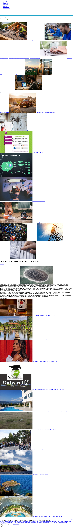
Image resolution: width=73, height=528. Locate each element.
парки (9, 522)
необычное (70, 521)
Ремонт (4, 12)
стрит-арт (44, 522)
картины (54, 521)
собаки (41, 522)
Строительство (5, 11)
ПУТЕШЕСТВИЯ (6, 7)
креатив (66, 521)
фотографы (60, 522)
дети (28, 521)
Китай (6, 521)
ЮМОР (4, 2)
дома (33, 521)
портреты (15, 522)
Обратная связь (16, 524)
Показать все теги (3, 523)
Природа (2, 264)
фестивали (51, 522)
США (8, 521)
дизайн (30, 521)
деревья (25, 521)
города (23, 521)
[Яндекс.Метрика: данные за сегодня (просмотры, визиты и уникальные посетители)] (3, 527)
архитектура (19, 521)
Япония (10, 521)
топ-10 (47, 522)
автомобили (14, 521)
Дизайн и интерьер (6, 13)
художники (64, 522)
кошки (58, 521)
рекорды (22, 522)
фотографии (55, 522)
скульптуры (37, 522)
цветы (67, 522)
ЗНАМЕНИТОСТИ (6, 8)
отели (7, 522)
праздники (19, 522)
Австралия (2, 521)
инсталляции (50, 521)
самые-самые (30, 522)
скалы (34, 522)
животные (46, 521)
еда (43, 521)
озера (1, 522)
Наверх (71, 519)
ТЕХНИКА (5, 5)
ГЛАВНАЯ (5, 1)
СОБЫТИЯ (5, 9)
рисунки (26, 522)
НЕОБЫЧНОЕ (5, 3)
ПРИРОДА (5, 6)
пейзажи (11, 522)
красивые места (62, 521)
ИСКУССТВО (5, 4)
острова (4, 522)
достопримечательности (38, 521)
